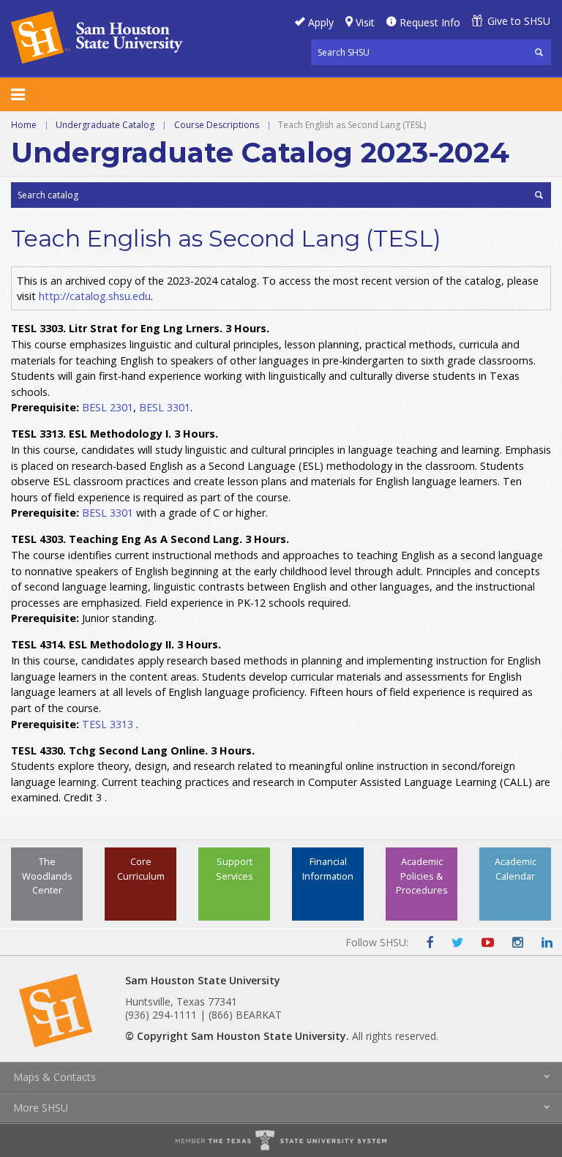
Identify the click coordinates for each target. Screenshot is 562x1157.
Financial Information (327, 868)
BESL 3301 (164, 407)
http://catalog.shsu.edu (95, 296)
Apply (321, 22)
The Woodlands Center (47, 875)
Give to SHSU (518, 21)
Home (24, 125)
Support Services (234, 868)
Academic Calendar (515, 868)
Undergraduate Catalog (105, 125)
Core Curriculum (141, 868)
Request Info (430, 22)
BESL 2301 (107, 407)
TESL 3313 (107, 724)
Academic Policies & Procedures (422, 875)
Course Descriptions (216, 125)
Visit (365, 22)
